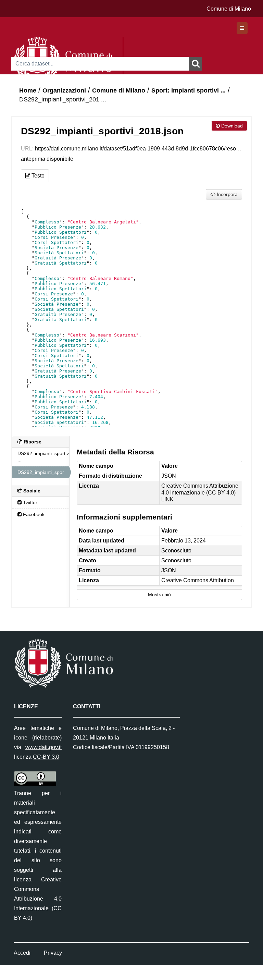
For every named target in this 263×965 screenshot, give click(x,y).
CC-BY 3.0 (46, 757)
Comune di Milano (228, 9)
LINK (167, 499)
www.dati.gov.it (43, 747)
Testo (37, 176)
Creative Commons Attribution (197, 580)
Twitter (29, 502)
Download (231, 126)
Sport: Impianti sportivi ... (188, 90)
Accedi (22, 953)
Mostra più (159, 594)
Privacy (53, 953)
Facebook (33, 514)
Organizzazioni (64, 90)
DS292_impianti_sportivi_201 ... (62, 99)
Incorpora (226, 194)
